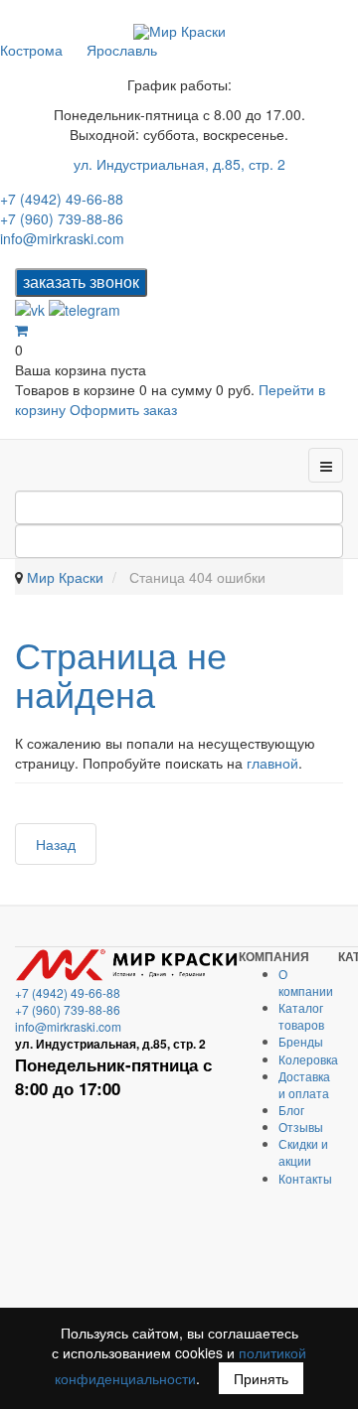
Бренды (300, 1041)
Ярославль (122, 50)
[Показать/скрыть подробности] (21, 330)
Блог (291, 1109)
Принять (261, 1378)
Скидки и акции (303, 1152)
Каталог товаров (301, 1016)
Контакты (305, 1178)
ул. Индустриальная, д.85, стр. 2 (179, 164)
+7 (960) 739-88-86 (61, 218)
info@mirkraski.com (62, 238)
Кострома (31, 50)
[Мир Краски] (179, 31)
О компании (305, 982)
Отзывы (300, 1126)
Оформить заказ (123, 409)
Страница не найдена (121, 674)
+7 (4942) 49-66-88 (61, 199)
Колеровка (308, 1059)
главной (272, 763)
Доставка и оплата (304, 1084)
